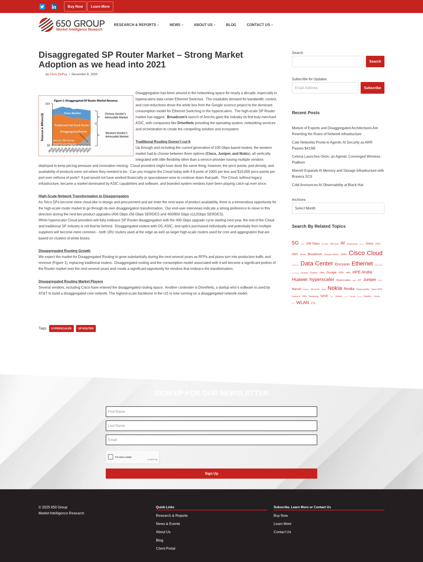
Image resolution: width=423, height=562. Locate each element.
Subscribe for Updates (309, 79)
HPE (348, 272)
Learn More (100, 6)
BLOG (231, 25)
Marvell (296, 289)
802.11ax (334, 244)
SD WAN (346, 296)
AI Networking (352, 244)
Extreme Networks (295, 273)
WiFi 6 (293, 303)
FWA (322, 272)
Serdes (360, 296)
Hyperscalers (343, 280)
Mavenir (306, 289)
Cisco (357, 252)
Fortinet (314, 272)
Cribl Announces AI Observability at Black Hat (327, 185)
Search (297, 53)
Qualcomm (296, 296)
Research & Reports (172, 515)
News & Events (168, 524)
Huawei (300, 279)
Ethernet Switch (379, 265)
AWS (295, 254)
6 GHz (302, 244)
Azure (303, 254)
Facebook (304, 273)
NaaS (323, 289)
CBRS (344, 254)
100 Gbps (313, 243)
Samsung (313, 296)
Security (353, 296)
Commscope (295, 265)
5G (295, 243)
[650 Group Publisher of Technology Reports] (72, 25)
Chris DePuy (58, 74)
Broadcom (315, 254)
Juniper (369, 279)
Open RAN (376, 289)
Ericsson (342, 264)
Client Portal (165, 548)
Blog (159, 540)
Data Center (317, 263)
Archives (299, 200)
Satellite (331, 296)
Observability (362, 289)
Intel (354, 280)
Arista (369, 243)
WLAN (302, 302)
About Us (163, 532)
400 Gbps (325, 244)
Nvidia (349, 289)
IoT (359, 280)
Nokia (335, 288)
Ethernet (362, 263)
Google (332, 272)
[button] (158, 25)
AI (343, 243)
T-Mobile (376, 296)
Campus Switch (331, 254)
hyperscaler (61, 328)
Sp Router (86, 328)
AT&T (378, 244)
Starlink (367, 296)
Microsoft (315, 289)
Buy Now (75, 6)
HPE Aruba (362, 272)
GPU (341, 272)
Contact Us (282, 532)
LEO (379, 280)
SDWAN (338, 296)
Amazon (361, 244)
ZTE (313, 303)
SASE (324, 296)
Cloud (374, 253)
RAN (304, 296)
